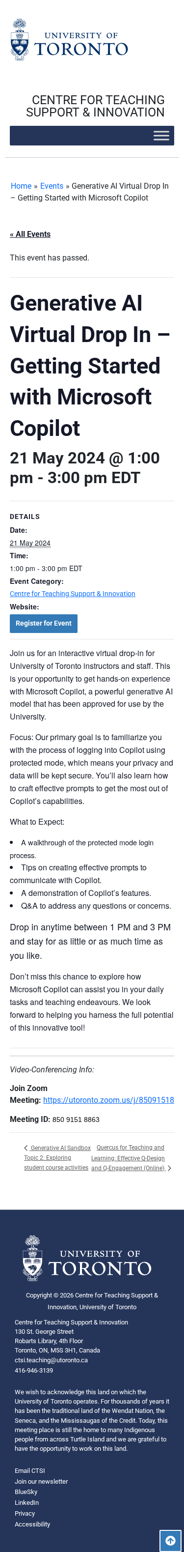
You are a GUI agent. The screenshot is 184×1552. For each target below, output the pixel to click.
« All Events (30, 234)
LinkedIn (27, 1502)
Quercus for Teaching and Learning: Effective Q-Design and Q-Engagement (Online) (128, 1157)
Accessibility (32, 1524)
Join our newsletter (41, 1481)
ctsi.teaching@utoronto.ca (51, 1360)
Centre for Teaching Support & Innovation (72, 594)
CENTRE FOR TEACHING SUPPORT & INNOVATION (95, 106)
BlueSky (26, 1491)
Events (51, 186)
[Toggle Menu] (161, 135)
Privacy (25, 1513)
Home (21, 186)
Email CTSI (30, 1470)
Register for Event (44, 623)
